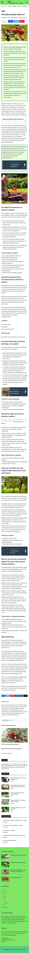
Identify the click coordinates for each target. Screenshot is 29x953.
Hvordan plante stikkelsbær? (9, 840)
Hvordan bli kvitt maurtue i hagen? (18, 855)
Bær (4, 898)
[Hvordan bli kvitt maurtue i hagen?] (5, 857)
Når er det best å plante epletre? (10, 744)
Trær (3, 11)
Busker (4, 894)
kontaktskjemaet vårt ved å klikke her (9, 933)
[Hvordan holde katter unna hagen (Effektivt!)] (5, 809)
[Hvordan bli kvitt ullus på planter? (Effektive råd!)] (5, 779)
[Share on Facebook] (10, 21)
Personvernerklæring (21, 949)
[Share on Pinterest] (22, 21)
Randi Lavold (6, 17)
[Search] (27, 2)
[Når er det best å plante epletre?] (14, 735)
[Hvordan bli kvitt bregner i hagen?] (5, 864)
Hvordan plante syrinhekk (9, 830)
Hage (3, 858)
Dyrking (4, 896)
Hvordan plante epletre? (16, 877)
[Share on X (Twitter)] (16, 21)
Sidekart (15, 949)
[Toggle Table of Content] (24, 121)
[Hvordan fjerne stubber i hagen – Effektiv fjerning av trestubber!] (5, 787)
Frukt (4, 900)
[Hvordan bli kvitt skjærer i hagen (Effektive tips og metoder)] (5, 871)
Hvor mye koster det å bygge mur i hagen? (12, 825)
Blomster (4, 891)
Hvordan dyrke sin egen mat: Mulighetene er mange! (15, 820)
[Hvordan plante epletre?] (5, 879)
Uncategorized (4, 907)
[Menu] (2, 2)
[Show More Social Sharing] (26, 21)
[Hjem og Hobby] (15, 2)
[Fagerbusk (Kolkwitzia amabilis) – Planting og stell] (5, 802)
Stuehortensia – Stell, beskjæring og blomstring (14, 835)
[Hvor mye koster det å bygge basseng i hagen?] (5, 794)
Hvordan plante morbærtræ (8, 725)
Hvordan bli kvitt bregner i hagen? (18, 862)
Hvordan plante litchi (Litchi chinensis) (11, 748)
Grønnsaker (6, 902)
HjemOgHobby (9, 949)
